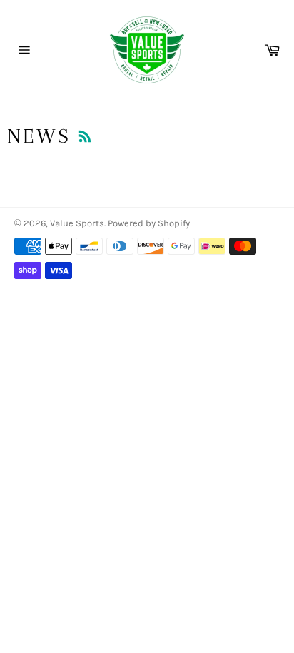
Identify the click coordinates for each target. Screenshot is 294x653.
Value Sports (77, 223)
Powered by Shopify (149, 223)
